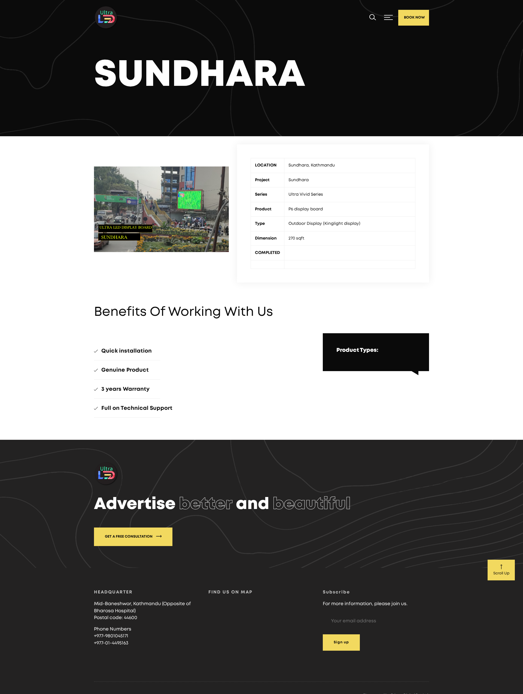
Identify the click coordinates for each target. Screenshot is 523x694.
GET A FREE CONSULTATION (129, 536)
